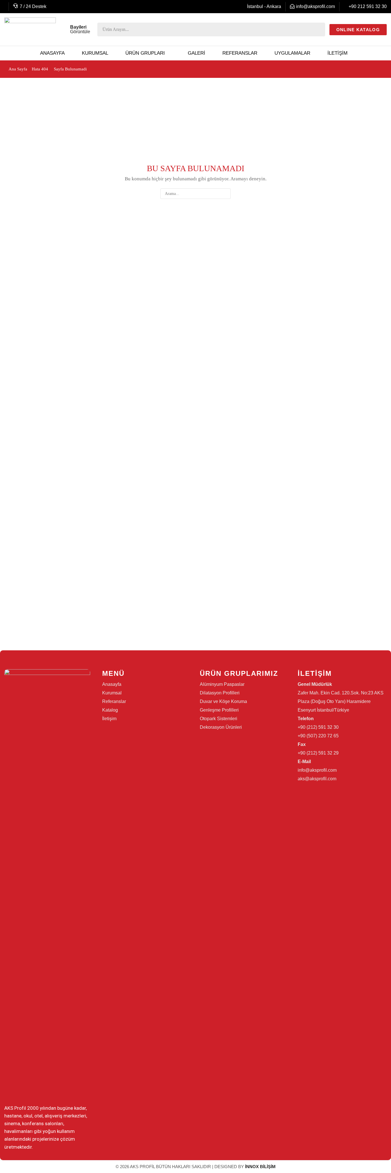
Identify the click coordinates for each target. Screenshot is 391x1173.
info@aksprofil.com (315, 6)
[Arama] (319, 29)
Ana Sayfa (18, 69)
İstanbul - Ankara (264, 6)
